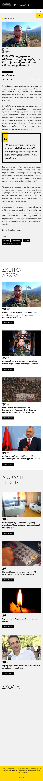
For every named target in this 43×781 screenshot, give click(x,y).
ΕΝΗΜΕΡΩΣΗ (7, 72)
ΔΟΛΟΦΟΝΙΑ (16, 240)
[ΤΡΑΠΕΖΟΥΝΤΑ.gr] (18, 4)
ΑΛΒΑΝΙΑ (6, 240)
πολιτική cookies (21, 772)
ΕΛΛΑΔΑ (26, 240)
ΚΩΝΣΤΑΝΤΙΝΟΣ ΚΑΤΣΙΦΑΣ (11, 243)
